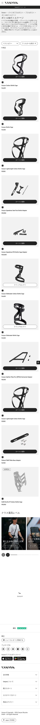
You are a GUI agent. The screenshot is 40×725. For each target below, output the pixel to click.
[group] (20, 537)
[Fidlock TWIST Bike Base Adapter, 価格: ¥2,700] (20, 440)
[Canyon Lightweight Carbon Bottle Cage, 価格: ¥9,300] (20, 148)
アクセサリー (29, 12)
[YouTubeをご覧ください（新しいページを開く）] (13, 649)
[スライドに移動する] (21, 555)
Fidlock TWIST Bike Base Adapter (11, 460)
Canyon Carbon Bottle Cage (9, 85)
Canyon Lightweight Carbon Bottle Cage (13, 169)
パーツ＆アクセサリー (15, 12)
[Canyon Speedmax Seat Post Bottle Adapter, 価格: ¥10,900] (20, 190)
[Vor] (8, 555)
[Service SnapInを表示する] (38, 362)
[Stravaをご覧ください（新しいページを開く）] (18, 649)
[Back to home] (11, 3)
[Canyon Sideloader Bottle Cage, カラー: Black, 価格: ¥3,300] (20, 315)
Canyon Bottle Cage (7, 127)
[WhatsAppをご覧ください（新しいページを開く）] (27, 649)
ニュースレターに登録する (14, 640)
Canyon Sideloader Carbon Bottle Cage (12, 294)
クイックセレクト (20, 285)
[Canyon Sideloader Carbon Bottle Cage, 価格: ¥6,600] (20, 273)
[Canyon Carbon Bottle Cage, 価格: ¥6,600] (20, 65)
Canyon (3, 12)
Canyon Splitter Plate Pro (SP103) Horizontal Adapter (16, 377)
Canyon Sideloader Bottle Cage (10, 335)
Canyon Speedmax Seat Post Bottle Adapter (14, 210)
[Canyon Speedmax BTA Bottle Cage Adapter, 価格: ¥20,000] (20, 232)
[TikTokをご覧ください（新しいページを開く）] (23, 649)
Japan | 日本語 (9, 720)
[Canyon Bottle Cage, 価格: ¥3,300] (20, 107)
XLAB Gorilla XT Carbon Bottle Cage (11, 502)
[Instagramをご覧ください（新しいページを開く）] (8, 649)
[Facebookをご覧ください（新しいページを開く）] (3, 649)
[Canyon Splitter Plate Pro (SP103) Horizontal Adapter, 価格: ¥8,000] (20, 357)
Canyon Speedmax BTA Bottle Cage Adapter (14, 252)
